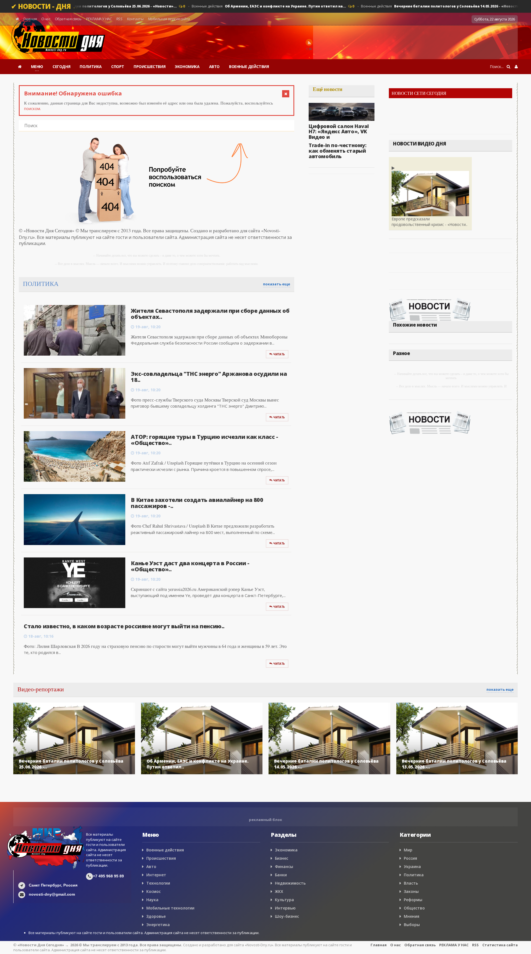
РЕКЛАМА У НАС (99, 18)
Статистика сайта (500, 944)
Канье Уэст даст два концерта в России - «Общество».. (190, 566)
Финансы (284, 866)
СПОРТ (117, 66)
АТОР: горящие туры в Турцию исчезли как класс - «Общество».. (204, 440)
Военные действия (255, 6)
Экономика (286, 850)
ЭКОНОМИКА (187, 66)
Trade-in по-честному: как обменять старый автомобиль (337, 151)
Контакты (135, 18)
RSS (119, 18)
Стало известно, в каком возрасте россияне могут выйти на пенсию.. (124, 626)
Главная (30, 18)
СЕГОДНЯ (61, 66)
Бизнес (281, 858)
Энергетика (158, 924)
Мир (408, 850)
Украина (412, 866)
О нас (46, 18)
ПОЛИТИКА (91, 66)
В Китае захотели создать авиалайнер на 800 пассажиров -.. (197, 503)
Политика (414, 874)
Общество (414, 908)
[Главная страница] (19, 66)
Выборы (412, 924)
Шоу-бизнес (287, 916)
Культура (284, 899)
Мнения (411, 916)
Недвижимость (290, 883)
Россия (410, 858)
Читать (279, 354)
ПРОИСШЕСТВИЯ (149, 66)
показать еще (276, 283)
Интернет (156, 874)
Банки (281, 874)
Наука (152, 899)
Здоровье (156, 916)
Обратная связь (68, 18)
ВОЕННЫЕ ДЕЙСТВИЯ (249, 66)
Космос (153, 891)
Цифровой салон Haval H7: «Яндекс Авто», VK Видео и (339, 131)
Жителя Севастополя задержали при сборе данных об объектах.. (210, 313)
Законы (411, 891)
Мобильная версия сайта (169, 18)
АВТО (214, 66)
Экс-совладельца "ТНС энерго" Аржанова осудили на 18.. (209, 377)
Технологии (158, 883)
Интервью (285, 908)
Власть (411, 883)
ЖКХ (279, 891)
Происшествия (161, 858)
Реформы (413, 899)
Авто (151, 866)
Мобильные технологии (170, 908)
